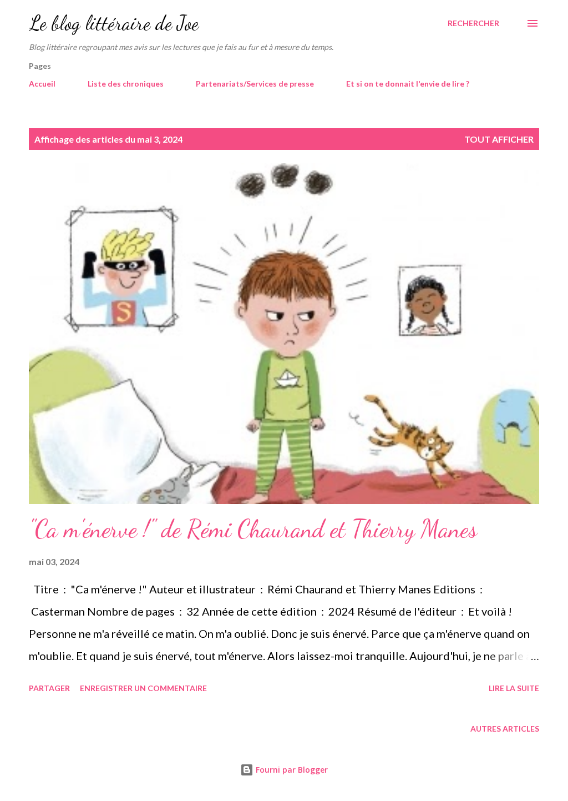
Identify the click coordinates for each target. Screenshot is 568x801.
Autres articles (504, 728)
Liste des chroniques (126, 83)
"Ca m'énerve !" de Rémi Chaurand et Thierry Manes (253, 529)
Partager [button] (49, 688)
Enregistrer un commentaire (143, 688)
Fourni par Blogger (290, 769)
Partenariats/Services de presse (255, 83)
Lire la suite (514, 688)
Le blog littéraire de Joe (114, 23)
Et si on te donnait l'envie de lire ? (407, 83)
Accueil (42, 83)
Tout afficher (499, 139)
